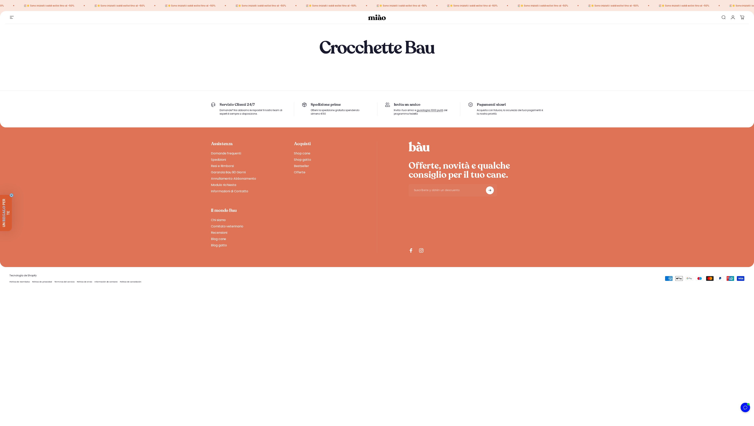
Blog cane (218, 239)
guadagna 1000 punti (430, 110)
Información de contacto (105, 281)
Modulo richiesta (223, 185)
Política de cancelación (130, 281)
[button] (6, 213)
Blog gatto (219, 245)
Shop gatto (302, 160)
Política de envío (84, 281)
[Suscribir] (490, 190)
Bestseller (301, 166)
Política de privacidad (42, 281)
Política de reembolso (19, 281)
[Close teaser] (11, 195)
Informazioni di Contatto (229, 191)
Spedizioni (218, 160)
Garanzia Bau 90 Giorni (228, 172)
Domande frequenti (226, 153)
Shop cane (302, 153)
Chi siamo (218, 220)
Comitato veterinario (227, 226)
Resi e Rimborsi (222, 166)
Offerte (300, 172)
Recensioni (219, 233)
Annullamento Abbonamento (233, 179)
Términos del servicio (64, 281)
